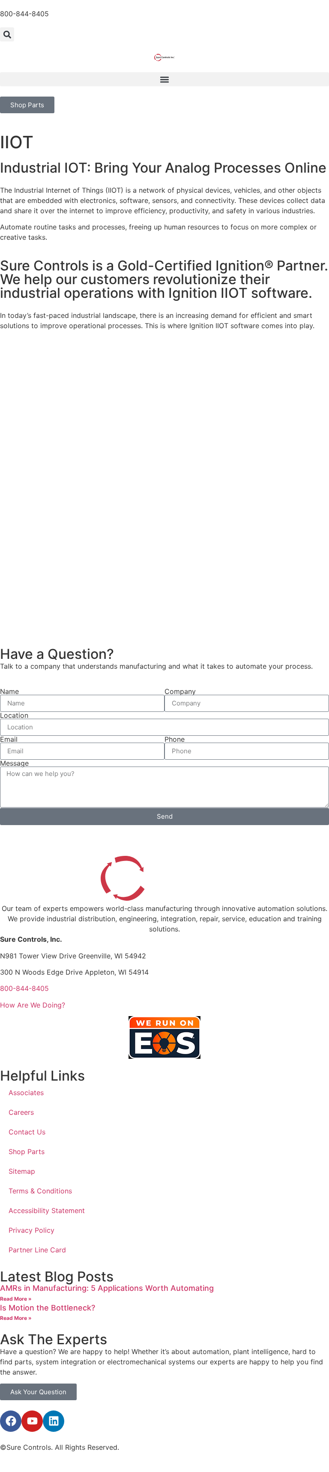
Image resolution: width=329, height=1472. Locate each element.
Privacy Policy (31, 1230)
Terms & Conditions (40, 1191)
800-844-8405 (24, 13)
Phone (174, 739)
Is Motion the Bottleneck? (47, 1307)
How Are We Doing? (32, 1005)
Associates (26, 1092)
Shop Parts (27, 1151)
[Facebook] (10, 1421)
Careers (21, 1112)
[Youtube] (32, 1421)
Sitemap (22, 1171)
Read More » (16, 1299)
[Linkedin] (53, 1421)
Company (180, 691)
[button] (7, 34)
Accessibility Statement (47, 1210)
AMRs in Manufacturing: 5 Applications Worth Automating (107, 1288)
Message (14, 763)
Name (9, 691)
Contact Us (27, 1132)
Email (9, 739)
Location (14, 715)
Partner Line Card (37, 1250)
